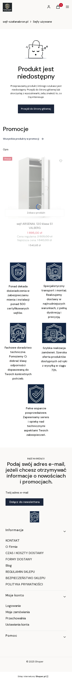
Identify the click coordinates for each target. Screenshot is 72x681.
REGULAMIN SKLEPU (20, 572)
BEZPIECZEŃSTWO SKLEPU (25, 578)
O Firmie (12, 547)
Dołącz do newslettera (24, 502)
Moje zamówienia (18, 612)
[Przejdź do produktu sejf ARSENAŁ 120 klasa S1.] (34, 187)
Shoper (39, 661)
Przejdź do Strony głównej (36, 108)
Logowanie (13, 606)
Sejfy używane (42, 22)
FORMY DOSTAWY (19, 559)
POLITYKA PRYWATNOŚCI (24, 584)
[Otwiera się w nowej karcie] (34, 516)
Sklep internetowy (32, 676)
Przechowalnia (16, 618)
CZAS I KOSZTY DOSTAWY (25, 553)
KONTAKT (13, 540)
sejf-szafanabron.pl (15, 22)
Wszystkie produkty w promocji (21, 138)
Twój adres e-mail (17, 492)
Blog (9, 565)
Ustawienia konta (17, 625)
